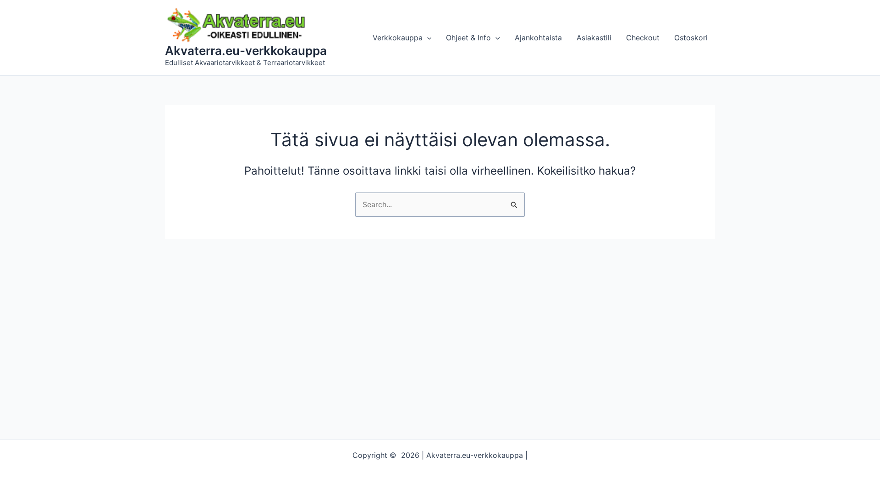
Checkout (643, 37)
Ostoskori (691, 37)
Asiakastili (594, 37)
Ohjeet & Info (468, 37)
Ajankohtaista (538, 37)
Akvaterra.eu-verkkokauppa (246, 51)
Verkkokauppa (398, 37)
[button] (427, 37)
